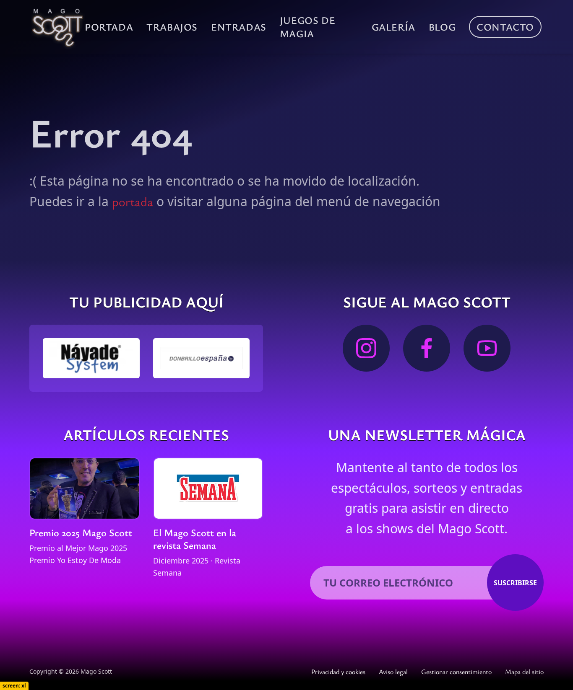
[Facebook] (427, 348)
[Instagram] (366, 348)
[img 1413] (201, 358)
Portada (109, 27)
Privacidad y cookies (338, 671)
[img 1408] (91, 358)
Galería (393, 27)
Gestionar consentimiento (456, 671)
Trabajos (172, 27)
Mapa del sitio (524, 671)
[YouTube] (487, 348)
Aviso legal (393, 671)
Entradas (238, 27)
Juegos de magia (307, 26)
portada (132, 201)
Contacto (505, 27)
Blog (442, 27)
